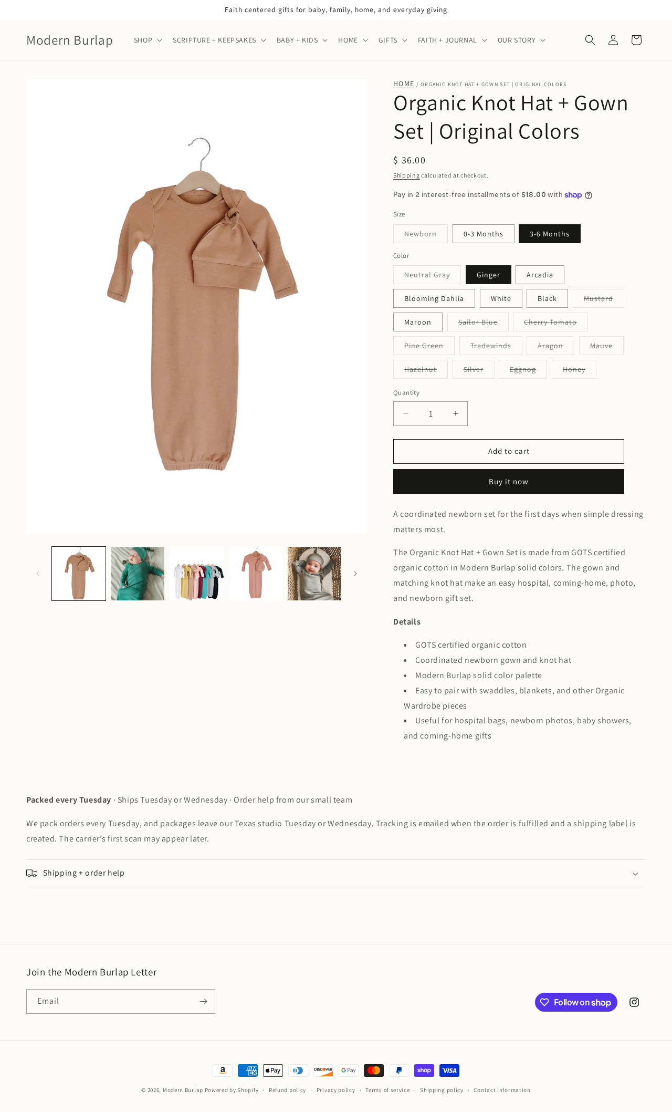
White (501, 298)
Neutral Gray (432, 276)
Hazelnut (426, 371)
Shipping (406, 175)
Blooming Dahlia (434, 298)
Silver (479, 371)
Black (547, 298)
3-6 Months (550, 233)
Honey (579, 371)
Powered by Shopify (232, 1090)
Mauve (607, 347)
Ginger (488, 274)
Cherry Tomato (556, 324)
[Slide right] (355, 573)
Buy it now (509, 481)
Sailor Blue (483, 324)
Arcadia (540, 274)
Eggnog (528, 371)
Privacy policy (336, 1090)
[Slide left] (37, 573)
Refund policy (287, 1090)
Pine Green (429, 347)
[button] (147, 40)
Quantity (406, 392)
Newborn (426, 235)
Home (403, 83)
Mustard (604, 300)
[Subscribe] (203, 1001)
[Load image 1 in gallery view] (79, 573)
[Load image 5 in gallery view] (314, 573)
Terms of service (387, 1090)
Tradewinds (496, 347)
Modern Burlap (183, 1090)
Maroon (418, 322)
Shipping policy (442, 1090)
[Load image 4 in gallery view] (255, 573)
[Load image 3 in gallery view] (196, 573)
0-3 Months (483, 233)
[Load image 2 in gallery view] (137, 573)
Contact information (502, 1090)
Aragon (556, 347)
